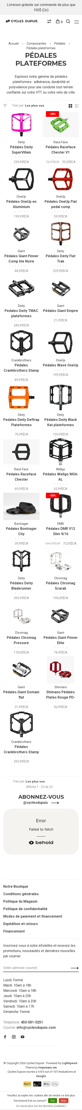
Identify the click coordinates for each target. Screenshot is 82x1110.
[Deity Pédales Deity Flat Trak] (61, 234)
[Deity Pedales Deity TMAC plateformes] (21, 289)
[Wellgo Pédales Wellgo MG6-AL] (61, 452)
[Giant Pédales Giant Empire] (61, 289)
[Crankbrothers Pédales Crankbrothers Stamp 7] (21, 725)
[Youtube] (22, 1037)
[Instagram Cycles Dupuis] (14, 1037)
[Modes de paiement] (27, 1085)
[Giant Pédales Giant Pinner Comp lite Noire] (21, 234)
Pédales (59, 43)
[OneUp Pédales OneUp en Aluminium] (21, 180)
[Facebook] (5, 1037)
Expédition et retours (20, 924)
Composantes (36, 43)
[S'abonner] (73, 968)
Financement (14, 931)
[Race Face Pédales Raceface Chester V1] (61, 125)
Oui (53, 1100)
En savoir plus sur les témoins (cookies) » (41, 1106)
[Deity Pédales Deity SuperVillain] (21, 125)
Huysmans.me (47, 1067)
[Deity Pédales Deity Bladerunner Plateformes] (21, 561)
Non (63, 1100)
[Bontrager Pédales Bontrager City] (21, 507)
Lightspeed (69, 1063)
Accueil (14, 43)
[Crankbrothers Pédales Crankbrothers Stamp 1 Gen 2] (21, 343)
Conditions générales (21, 894)
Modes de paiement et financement (32, 916)
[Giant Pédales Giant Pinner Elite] (61, 616)
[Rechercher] (68, 22)
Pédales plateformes (41, 48)
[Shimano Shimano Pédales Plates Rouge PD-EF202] (61, 670)
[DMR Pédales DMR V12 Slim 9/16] (61, 507)
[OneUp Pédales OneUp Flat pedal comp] (61, 180)
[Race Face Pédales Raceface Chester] (21, 452)
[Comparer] (49, 22)
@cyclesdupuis (36, 802)
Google (41, 1076)
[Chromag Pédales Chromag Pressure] (21, 616)
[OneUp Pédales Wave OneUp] (61, 343)
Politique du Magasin (20, 901)
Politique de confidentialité (25, 909)
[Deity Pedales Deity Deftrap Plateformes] (21, 398)
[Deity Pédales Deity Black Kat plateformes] (61, 398)
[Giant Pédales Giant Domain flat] (21, 670)
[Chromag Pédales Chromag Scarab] (61, 561)
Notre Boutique (15, 886)
